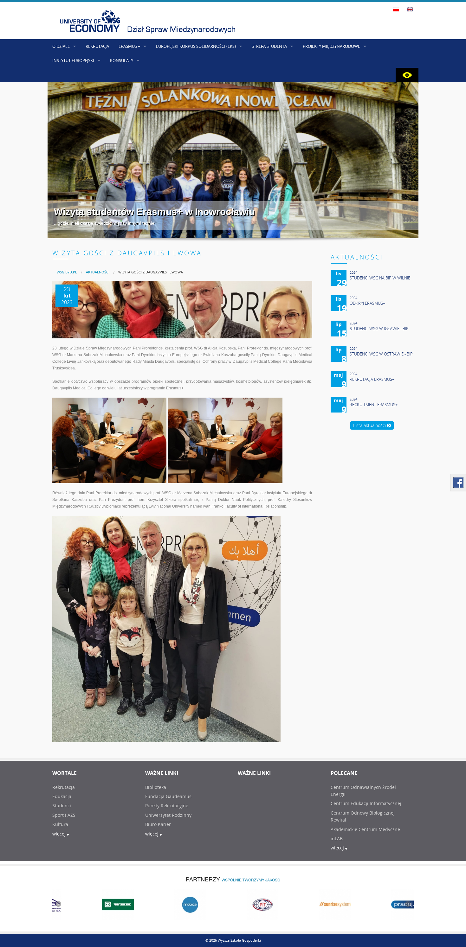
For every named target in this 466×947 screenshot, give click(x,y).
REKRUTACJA (97, 46)
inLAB (337, 838)
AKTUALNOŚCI (97, 272)
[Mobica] (161, 903)
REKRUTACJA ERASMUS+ (372, 379)
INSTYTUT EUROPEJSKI (73, 60)
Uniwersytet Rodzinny (168, 815)
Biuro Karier (158, 824)
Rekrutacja (63, 787)
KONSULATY (121, 60)
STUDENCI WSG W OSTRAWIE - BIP (381, 354)
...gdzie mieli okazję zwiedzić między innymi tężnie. (105, 223)
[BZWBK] (88, 903)
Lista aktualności (370, 425)
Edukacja (61, 796)
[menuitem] (67, 272)
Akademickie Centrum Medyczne (365, 829)
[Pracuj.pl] (377, 903)
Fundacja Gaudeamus (168, 796)
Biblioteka (155, 787)
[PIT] (233, 903)
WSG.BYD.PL (67, 272)
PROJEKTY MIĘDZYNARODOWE (331, 46)
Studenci (61, 806)
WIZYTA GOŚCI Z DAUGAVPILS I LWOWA (150, 272)
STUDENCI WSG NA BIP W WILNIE (380, 278)
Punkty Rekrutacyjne (166, 806)
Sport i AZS (63, 815)
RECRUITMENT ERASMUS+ (374, 404)
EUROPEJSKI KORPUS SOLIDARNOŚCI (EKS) (196, 46)
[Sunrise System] (305, 903)
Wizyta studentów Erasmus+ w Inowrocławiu (154, 212)
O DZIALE (61, 46)
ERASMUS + (129, 46)
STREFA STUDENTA (269, 46)
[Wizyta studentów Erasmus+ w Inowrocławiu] (233, 160)
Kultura (60, 824)
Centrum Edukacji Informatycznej (366, 803)
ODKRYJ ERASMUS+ (367, 303)
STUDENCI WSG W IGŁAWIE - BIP (379, 328)
